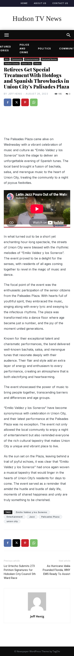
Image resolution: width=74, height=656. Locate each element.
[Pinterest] (25, 102)
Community (17, 59)
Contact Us (60, 3)
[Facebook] (7, 102)
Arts (7, 59)
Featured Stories (49, 59)
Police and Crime (25, 48)
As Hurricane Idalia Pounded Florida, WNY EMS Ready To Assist (56, 570)
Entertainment (32, 59)
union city (12, 521)
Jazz (32, 516)
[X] (16, 102)
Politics (44, 48)
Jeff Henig (15, 93)
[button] (68, 35)
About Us (40, 3)
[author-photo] (37, 610)
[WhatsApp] (34, 102)
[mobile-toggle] (6, 35)
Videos (37, 63)
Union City (26, 63)
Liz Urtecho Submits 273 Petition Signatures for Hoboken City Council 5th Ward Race (20, 572)
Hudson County (12, 63)
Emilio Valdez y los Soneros (31, 512)
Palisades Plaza (50, 516)
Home (24, 3)
